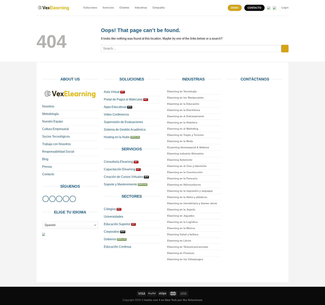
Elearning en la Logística (182, 222)
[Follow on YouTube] (73, 199)
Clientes (124, 7)
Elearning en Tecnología (182, 91)
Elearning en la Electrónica (183, 110)
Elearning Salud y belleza (182, 234)
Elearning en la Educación (183, 103)
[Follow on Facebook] (46, 199)
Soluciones (90, 7)
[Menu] (78, 7)
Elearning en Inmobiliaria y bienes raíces (192, 203)
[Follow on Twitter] (59, 199)
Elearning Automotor (180, 159)
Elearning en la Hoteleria (182, 122)
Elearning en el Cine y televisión (187, 166)
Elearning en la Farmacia (182, 178)
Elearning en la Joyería (181, 209)
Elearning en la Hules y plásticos (187, 197)
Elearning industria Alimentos (185, 153)
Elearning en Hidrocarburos (184, 184)
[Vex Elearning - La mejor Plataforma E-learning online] (53, 8)
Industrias (141, 7)
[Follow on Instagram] (52, 199)
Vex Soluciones (192, 299)
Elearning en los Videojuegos (185, 259)
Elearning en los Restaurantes (185, 97)
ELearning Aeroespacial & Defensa (188, 147)
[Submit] (285, 48)
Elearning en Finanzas (180, 253)
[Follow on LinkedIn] (66, 199)
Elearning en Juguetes (180, 215)
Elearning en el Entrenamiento (185, 116)
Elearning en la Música (181, 228)
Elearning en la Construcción (185, 172)
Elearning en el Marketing (182, 128)
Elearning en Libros (179, 240)
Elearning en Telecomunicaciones (187, 246)
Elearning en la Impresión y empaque (190, 191)
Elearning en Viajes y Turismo (185, 135)
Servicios (108, 7)
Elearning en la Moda (180, 141)
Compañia (159, 7)
